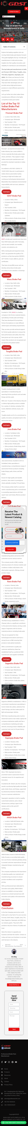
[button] (13, 1122)
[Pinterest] (12, 1062)
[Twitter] (5, 1062)
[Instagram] (9, 1062)
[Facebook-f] (2, 1062)
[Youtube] (16, 1062)
